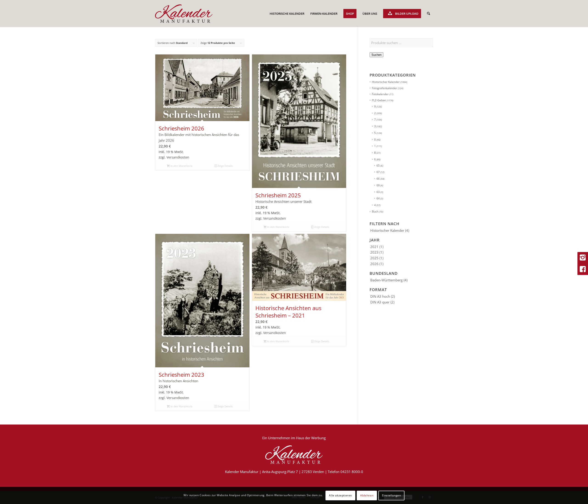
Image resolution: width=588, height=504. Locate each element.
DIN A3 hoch (380, 296)
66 (378, 179)
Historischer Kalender (386, 82)
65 (378, 165)
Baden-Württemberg (386, 280)
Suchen (376, 55)
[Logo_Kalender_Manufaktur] (183, 13)
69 (378, 185)
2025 (374, 258)
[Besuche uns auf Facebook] (582, 269)
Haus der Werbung (311, 438)
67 (378, 172)
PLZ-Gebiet (379, 100)
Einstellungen (391, 495)
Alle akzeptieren (340, 495)
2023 (374, 252)
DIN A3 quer (380, 302)
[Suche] (428, 13)
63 (378, 192)
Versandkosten (178, 157)
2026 (374, 263)
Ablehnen (366, 495)
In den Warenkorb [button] (181, 165)
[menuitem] (287, 13)
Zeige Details (224, 165)
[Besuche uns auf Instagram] (582, 257)
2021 (374, 246)
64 (378, 198)
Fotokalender (380, 94)
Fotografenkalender (384, 88)
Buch (375, 211)
